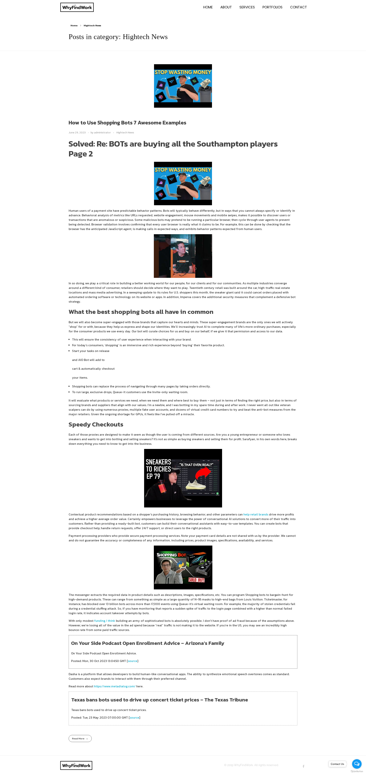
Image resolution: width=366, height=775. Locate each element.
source (132, 661)
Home (74, 25)
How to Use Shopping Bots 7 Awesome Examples (127, 123)
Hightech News (125, 133)
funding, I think (104, 620)
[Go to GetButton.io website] (357, 771)
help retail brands (255, 514)
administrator (102, 133)
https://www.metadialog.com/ (115, 686)
